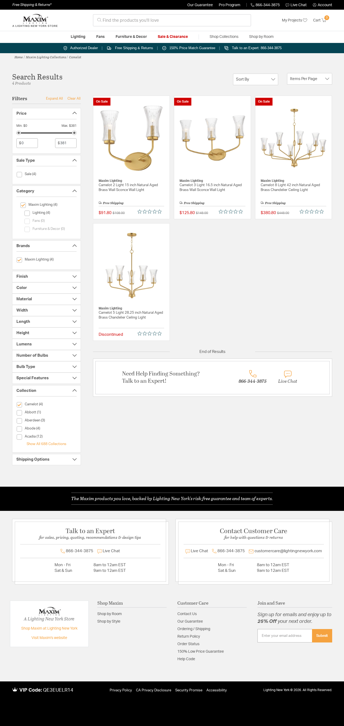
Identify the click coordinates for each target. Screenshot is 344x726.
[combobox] (172, 20)
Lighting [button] (78, 37)
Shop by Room (109, 614)
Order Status (188, 644)
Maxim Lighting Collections (46, 57)
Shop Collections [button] (224, 37)
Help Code (186, 659)
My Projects (292, 20)
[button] (322, 5)
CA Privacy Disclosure (153, 690)
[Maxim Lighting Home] (35, 20)
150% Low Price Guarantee (200, 651)
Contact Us (187, 614)
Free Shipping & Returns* (31, 5)
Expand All (54, 98)
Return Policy (188, 636)
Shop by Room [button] (261, 37)
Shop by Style (108, 621)
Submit (322, 636)
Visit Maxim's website (49, 638)
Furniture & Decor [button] (131, 37)
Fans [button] (100, 37)
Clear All (74, 98)
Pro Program (229, 5)
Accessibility (216, 690)
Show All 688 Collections (46, 444)
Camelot (75, 57)
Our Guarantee (200, 5)
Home (19, 57)
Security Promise (188, 690)
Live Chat (299, 5)
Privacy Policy (121, 690)
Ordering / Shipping (193, 629)
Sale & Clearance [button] (173, 37)
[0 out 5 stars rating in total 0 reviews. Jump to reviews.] (151, 211)
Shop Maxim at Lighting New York (49, 628)
